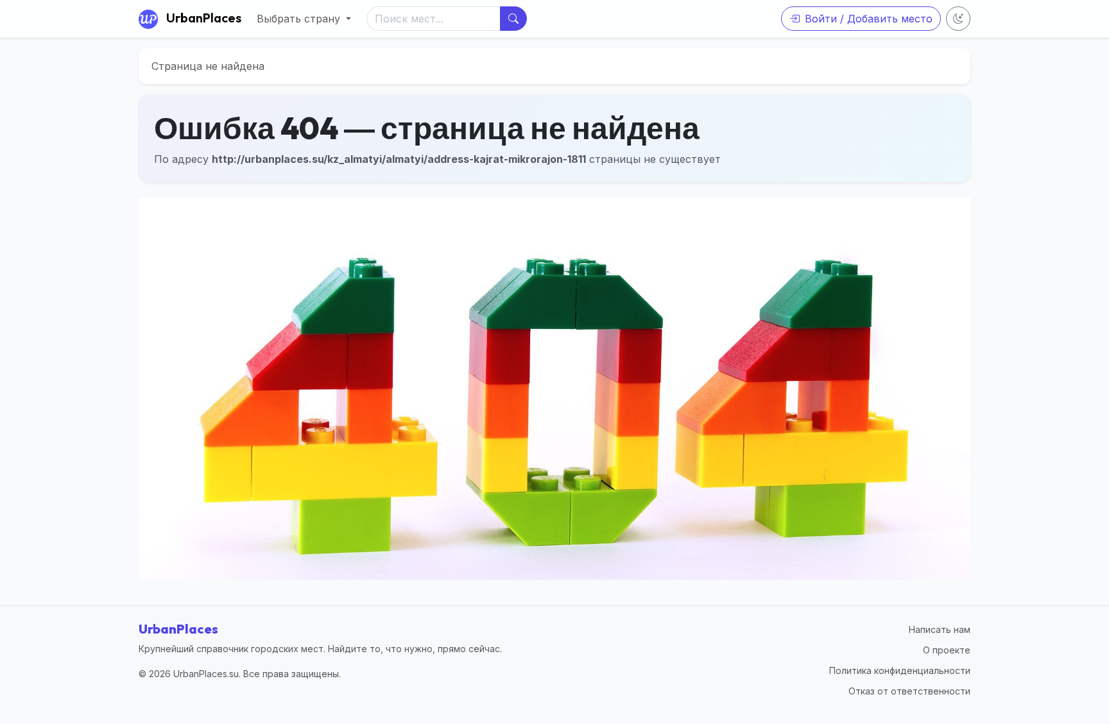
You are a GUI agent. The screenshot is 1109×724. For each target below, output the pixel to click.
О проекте (946, 649)
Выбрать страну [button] (300, 18)
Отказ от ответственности (909, 691)
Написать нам (939, 629)
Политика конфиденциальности (899, 670)
